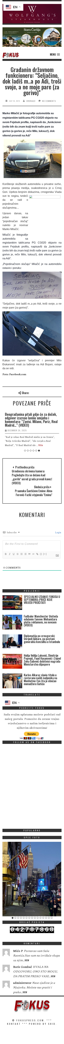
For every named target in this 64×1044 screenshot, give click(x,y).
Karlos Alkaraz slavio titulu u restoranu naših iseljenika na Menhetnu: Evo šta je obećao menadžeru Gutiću (40, 679)
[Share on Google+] (43, 392)
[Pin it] (48, 392)
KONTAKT (14, 1023)
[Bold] (6, 554)
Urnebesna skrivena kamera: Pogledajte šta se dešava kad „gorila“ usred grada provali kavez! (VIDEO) (32, 477)
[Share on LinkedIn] (59, 392)
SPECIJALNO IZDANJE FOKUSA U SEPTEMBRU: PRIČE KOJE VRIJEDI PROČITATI (42, 599)
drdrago (30, 101)
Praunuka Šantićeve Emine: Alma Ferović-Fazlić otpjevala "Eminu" (33, 493)
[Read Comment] (6, 953)
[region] (32, 13)
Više (40, 445)
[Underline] (13, 554)
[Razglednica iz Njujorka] (32, 879)
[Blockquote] (29, 554)
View (27, 960)
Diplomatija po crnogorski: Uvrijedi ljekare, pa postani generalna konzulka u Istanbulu (42, 639)
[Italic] (9, 554)
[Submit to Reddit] (53, 392)
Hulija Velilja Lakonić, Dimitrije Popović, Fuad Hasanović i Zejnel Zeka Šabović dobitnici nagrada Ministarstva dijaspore (42, 659)
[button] (32, 13)
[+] (45, 554)
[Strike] (17, 554)
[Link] (37, 554)
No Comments (49, 101)
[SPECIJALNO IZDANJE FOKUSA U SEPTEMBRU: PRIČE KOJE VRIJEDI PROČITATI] (12, 603)
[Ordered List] (21, 554)
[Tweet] (37, 392)
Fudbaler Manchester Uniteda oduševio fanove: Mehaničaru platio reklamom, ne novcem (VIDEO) (41, 620)
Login (57, 532)
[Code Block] (33, 554)
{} (41, 554)
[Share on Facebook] (32, 392)
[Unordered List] (25, 554)
